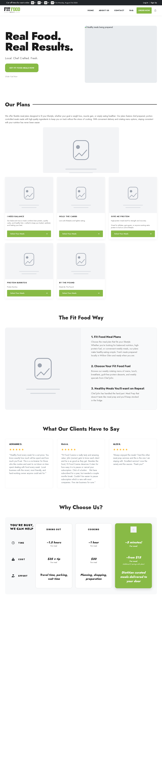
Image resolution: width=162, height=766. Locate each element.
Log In (145, 2)
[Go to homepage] (12, 11)
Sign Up (154, 2)
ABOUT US (104, 10)
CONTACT (119, 10)
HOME (91, 10)
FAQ (131, 10)
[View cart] (155, 10)
